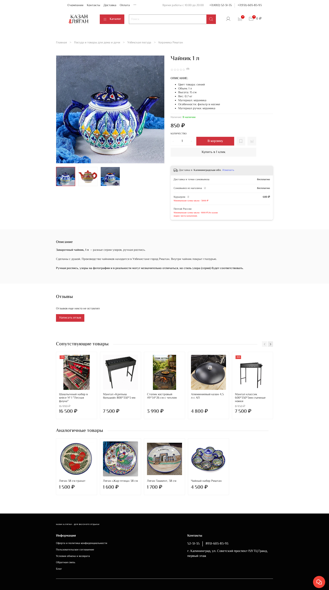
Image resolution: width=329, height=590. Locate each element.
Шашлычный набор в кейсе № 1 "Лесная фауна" (73, 398)
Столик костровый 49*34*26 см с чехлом (162, 396)
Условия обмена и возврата (73, 556)
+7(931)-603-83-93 (250, 5)
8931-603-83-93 (217, 543)
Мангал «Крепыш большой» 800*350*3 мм (119, 396)
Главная (61, 42)
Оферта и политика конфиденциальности (81, 543)
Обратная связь (65, 563)
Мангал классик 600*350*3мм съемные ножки (250, 398)
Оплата (125, 5)
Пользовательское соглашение (75, 550)
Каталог (115, 19)
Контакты (93, 5)
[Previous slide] (62, 109)
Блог (59, 569)
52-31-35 (193, 543)
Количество (179, 134)
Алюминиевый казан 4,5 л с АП (207, 396)
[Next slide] (158, 109)
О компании (75, 5)
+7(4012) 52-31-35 (220, 5)
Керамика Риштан (170, 42)
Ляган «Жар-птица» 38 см (120, 481)
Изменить (228, 170)
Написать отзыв (70, 317)
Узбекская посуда (139, 42)
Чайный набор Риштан (206, 481)
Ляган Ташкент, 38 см (161, 481)
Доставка (110, 5)
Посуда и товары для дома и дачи (97, 42)
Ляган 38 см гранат (72, 481)
